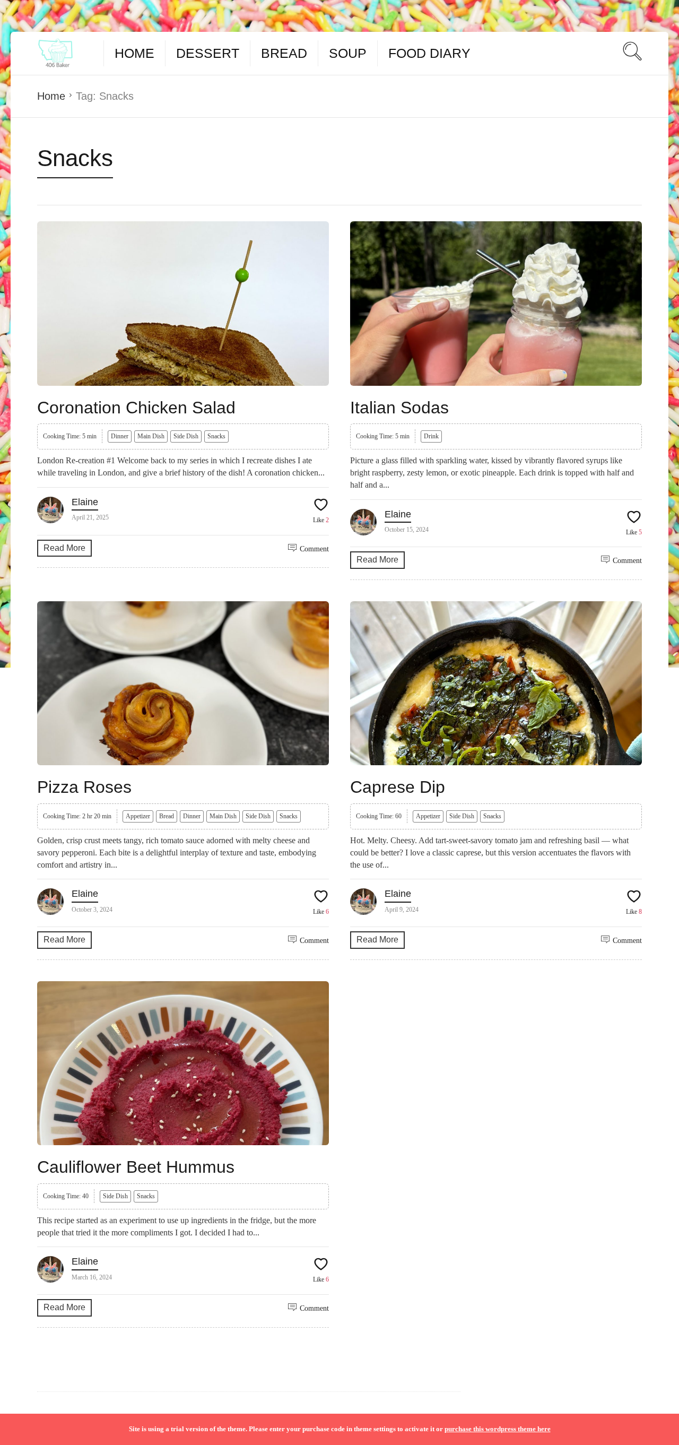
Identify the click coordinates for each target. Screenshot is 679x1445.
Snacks (216, 436)
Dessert (207, 53)
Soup (348, 53)
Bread (284, 53)
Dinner (119, 436)
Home (134, 53)
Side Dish (185, 436)
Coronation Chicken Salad (136, 407)
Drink (431, 436)
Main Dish (150, 436)
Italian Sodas (399, 407)
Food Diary (429, 53)
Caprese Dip (397, 787)
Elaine (85, 502)
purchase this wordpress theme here (498, 1429)
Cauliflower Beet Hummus (135, 1166)
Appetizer (138, 816)
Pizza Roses (84, 787)
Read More (64, 547)
